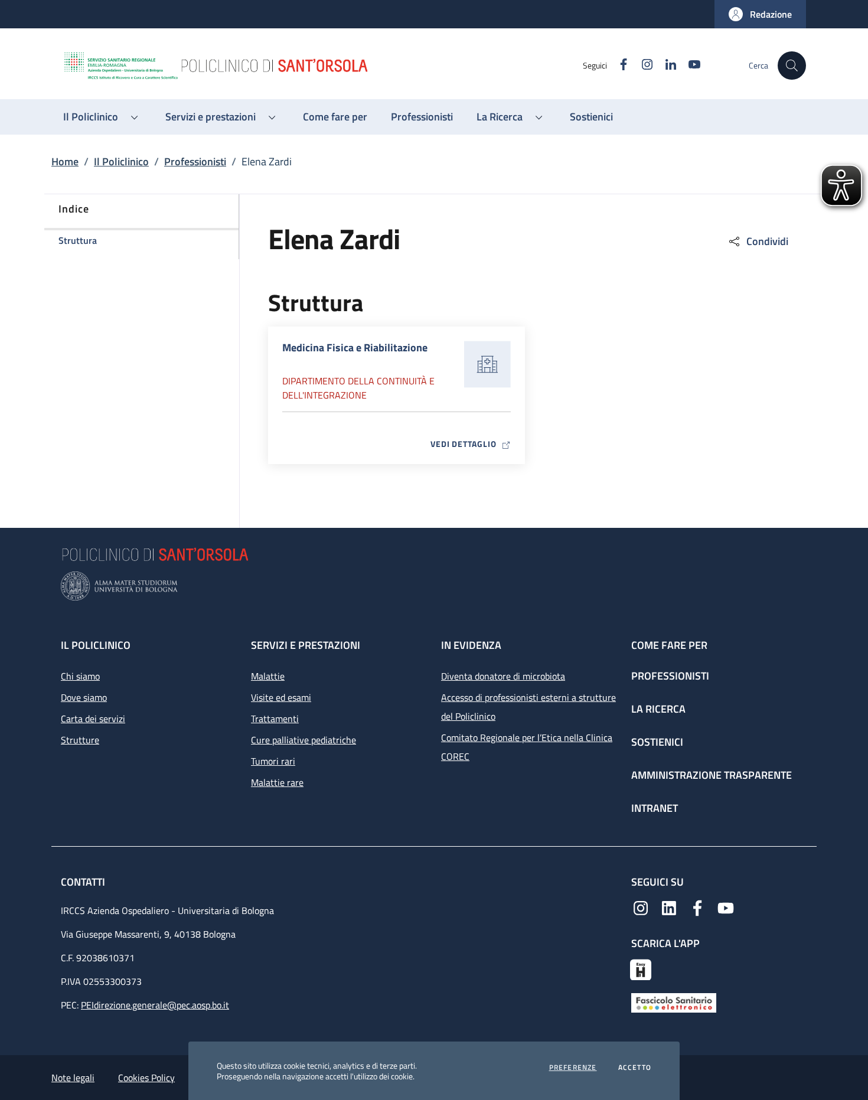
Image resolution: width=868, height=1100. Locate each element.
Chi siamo (80, 676)
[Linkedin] (669, 907)
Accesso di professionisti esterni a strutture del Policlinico (528, 706)
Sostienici (657, 742)
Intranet (654, 808)
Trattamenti (275, 718)
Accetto (634, 1067)
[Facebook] (697, 907)
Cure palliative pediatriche (303, 740)
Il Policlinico (121, 161)
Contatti (84, 882)
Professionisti (195, 161)
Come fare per (669, 645)
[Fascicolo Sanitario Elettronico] (673, 1002)
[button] (760, 14)
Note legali (72, 1077)
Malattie (268, 676)
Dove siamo (84, 697)
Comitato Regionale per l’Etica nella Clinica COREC (526, 746)
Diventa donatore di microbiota (503, 676)
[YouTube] (725, 907)
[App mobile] (640, 968)
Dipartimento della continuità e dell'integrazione (358, 388)
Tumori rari (273, 761)
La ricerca (658, 709)
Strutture (80, 740)
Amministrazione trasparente (711, 775)
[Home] (322, 65)
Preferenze (573, 1067)
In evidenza (471, 645)
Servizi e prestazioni (305, 645)
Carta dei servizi (93, 718)
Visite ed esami (281, 697)
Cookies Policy (146, 1077)
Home (65, 161)
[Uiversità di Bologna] (434, 586)
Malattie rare (277, 782)
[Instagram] (640, 907)
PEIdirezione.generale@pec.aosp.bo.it (155, 1005)
